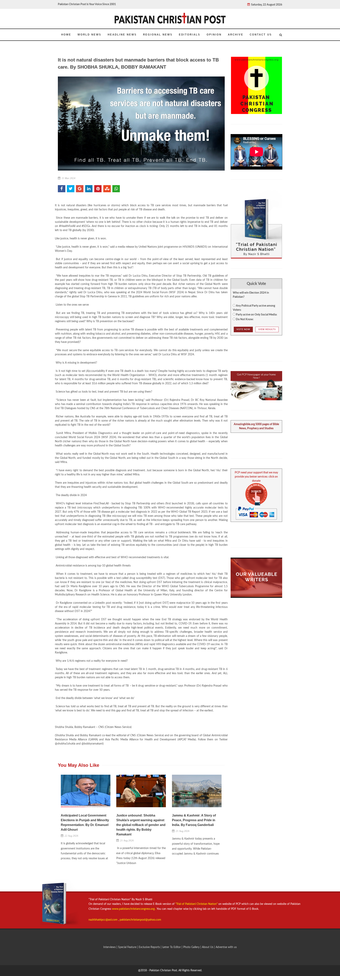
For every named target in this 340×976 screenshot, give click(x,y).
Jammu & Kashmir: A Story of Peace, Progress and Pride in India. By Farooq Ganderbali (194, 820)
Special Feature (127, 947)
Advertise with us (226, 947)
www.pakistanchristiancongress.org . (133, 909)
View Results (267, 329)
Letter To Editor (172, 947)
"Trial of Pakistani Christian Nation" (196, 904)
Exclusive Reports (150, 947)
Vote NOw (243, 329)
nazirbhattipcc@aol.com (103, 919)
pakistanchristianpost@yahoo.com (140, 919)
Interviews (109, 947)
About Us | (209, 947)
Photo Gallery (191, 947)
